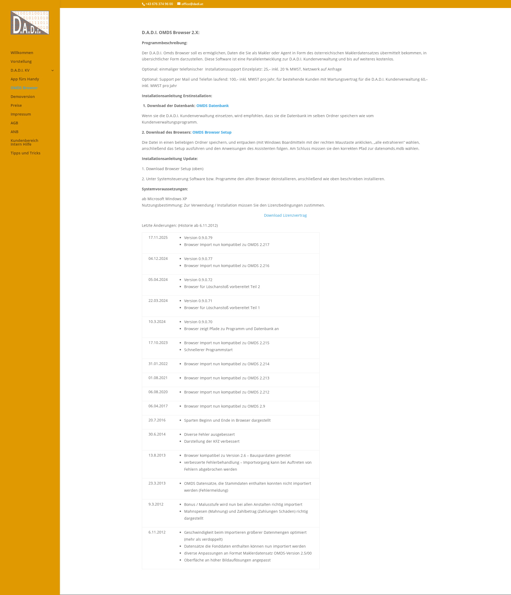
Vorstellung (21, 62)
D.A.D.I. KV (20, 70)
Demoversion (23, 97)
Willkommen (22, 53)
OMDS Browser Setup (212, 132)
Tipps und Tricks (25, 153)
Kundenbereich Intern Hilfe (24, 143)
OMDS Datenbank (212, 105)
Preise (16, 106)
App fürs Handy (25, 79)
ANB (14, 132)
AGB (14, 123)
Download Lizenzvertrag (285, 215)
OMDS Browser (24, 88)
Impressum (21, 114)
